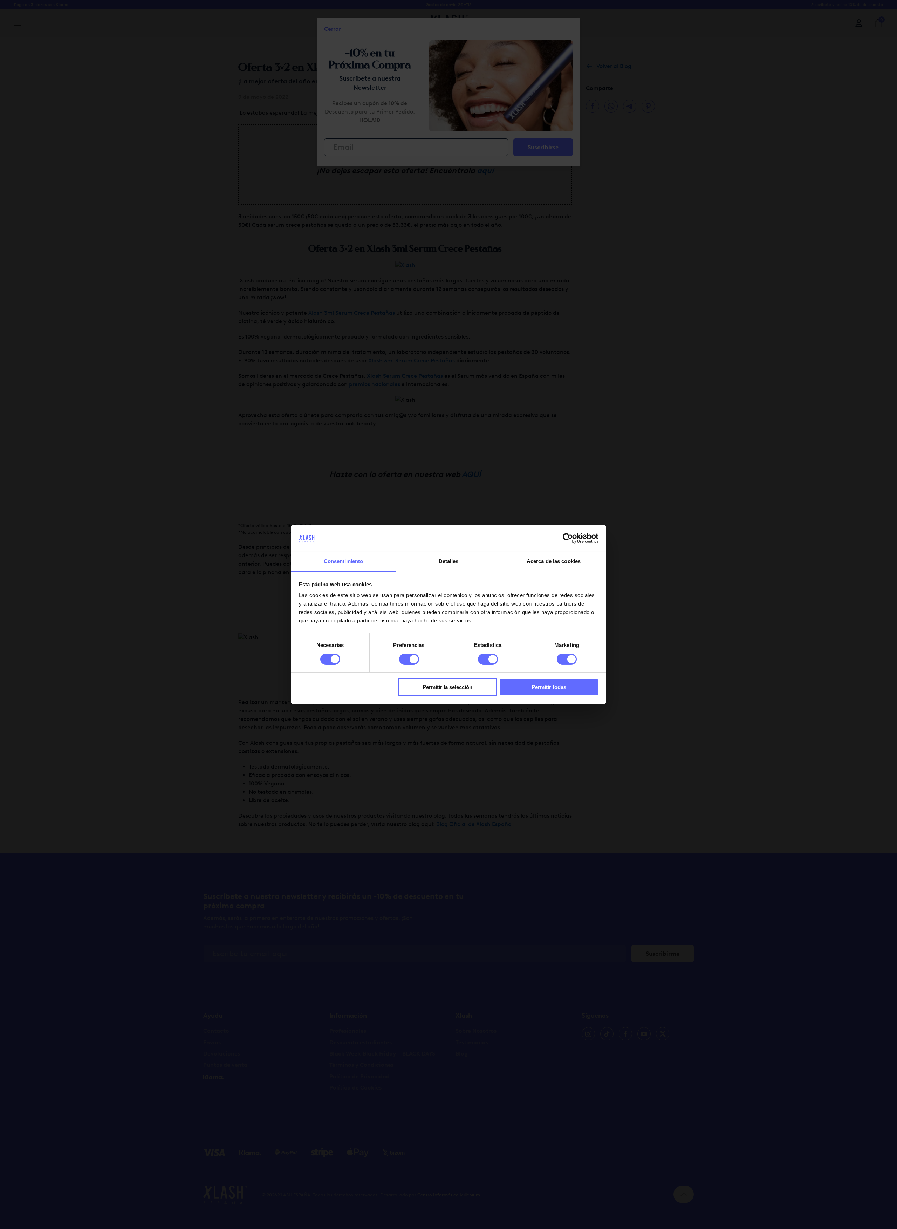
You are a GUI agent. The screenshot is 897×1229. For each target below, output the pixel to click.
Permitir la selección (447, 687)
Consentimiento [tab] (343, 561)
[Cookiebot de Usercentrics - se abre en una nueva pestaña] (567, 538)
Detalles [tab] (449, 561)
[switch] (409, 659)
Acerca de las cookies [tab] (554, 561)
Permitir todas (549, 687)
